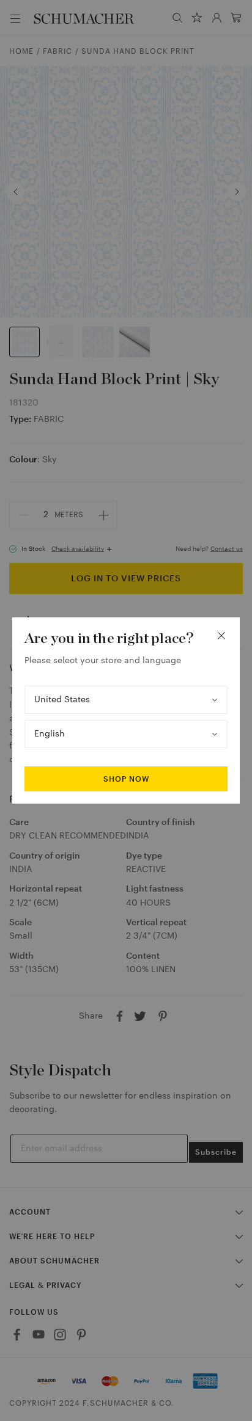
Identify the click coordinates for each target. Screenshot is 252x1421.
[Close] (221, 636)
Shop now (126, 779)
